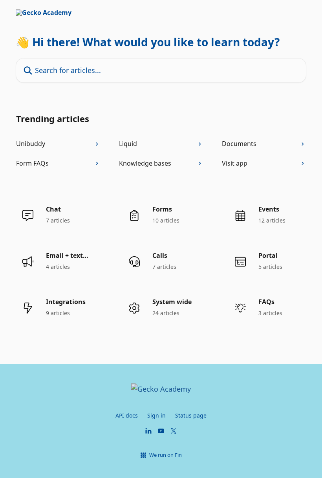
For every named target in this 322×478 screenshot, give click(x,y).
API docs (126, 415)
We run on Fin (165, 454)
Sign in (156, 415)
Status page (191, 415)
